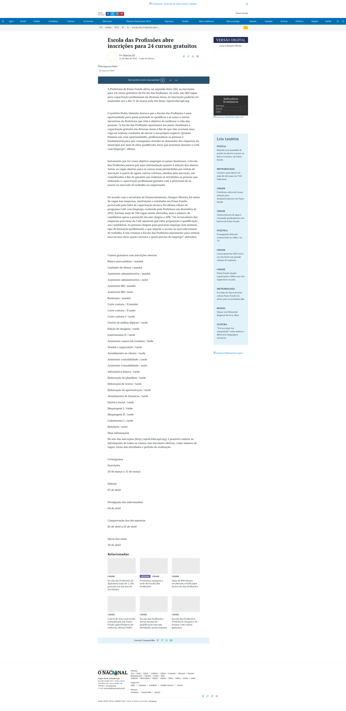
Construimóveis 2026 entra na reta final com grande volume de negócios (230, 257)
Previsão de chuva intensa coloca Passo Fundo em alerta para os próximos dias (230, 295)
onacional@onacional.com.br (114, 688)
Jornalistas (153, 685)
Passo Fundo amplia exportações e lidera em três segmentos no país (230, 276)
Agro (11, 21)
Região (314, 21)
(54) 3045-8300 (111, 686)
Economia (88, 21)
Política (299, 21)
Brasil (23, 21)
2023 (116, 27)
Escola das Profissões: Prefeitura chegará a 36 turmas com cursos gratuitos (184, 623)
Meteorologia (232, 21)
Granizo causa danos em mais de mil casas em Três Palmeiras (229, 176)
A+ (176, 80)
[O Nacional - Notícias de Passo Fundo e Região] (173, 3)
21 (128, 27)
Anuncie (157, 692)
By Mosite (153, 701)
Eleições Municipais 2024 (138, 21)
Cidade (36, 21)
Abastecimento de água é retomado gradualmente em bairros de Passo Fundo (230, 218)
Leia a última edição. (231, 45)
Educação (107, 21)
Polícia (284, 21)
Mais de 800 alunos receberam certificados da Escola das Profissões (185, 583)
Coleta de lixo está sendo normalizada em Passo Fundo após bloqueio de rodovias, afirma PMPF (121, 623)
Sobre (133, 685)
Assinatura (134, 692)
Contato (180, 685)
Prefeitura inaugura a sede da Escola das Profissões (151, 583)
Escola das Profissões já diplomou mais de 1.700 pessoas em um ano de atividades (121, 585)
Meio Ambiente (206, 21)
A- (170, 80)
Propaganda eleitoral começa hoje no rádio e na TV (229, 237)
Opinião (268, 21)
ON (100, 27)
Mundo (252, 21)
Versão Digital (146, 692)
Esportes (169, 21)
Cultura (70, 21)
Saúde (328, 21)
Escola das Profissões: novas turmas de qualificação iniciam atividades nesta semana (153, 623)
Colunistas (142, 685)
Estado (185, 21)
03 (123, 27)
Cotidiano (53, 21)
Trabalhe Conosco (167, 685)
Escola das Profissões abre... (145, 27)
